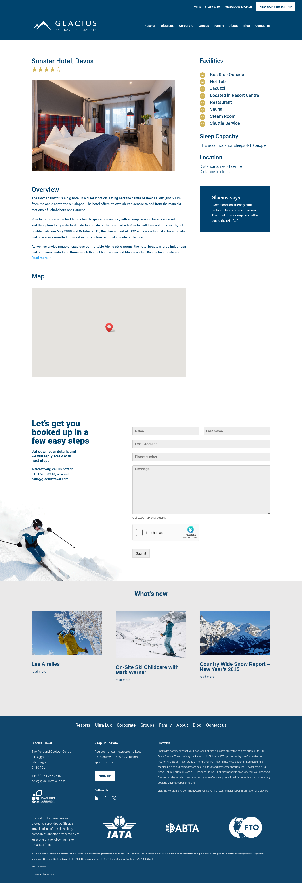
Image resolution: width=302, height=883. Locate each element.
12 (120, 161)
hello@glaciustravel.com (238, 6)
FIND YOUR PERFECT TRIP (276, 6)
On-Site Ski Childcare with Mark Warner (147, 669)
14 (127, 161)
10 (112, 161)
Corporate (186, 25)
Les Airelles (46, 664)
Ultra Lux (167, 25)
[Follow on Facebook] (105, 798)
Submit (141, 553)
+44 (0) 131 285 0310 (207, 6)
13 (124, 161)
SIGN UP (105, 776)
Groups (204, 25)
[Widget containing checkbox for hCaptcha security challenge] (165, 532)
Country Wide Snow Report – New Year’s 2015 (235, 666)
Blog (246, 25)
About (233, 25)
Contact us (262, 25)
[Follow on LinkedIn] (96, 798)
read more (39, 671)
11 (116, 161)
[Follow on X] (114, 798)
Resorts (150, 25)
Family (219, 25)
